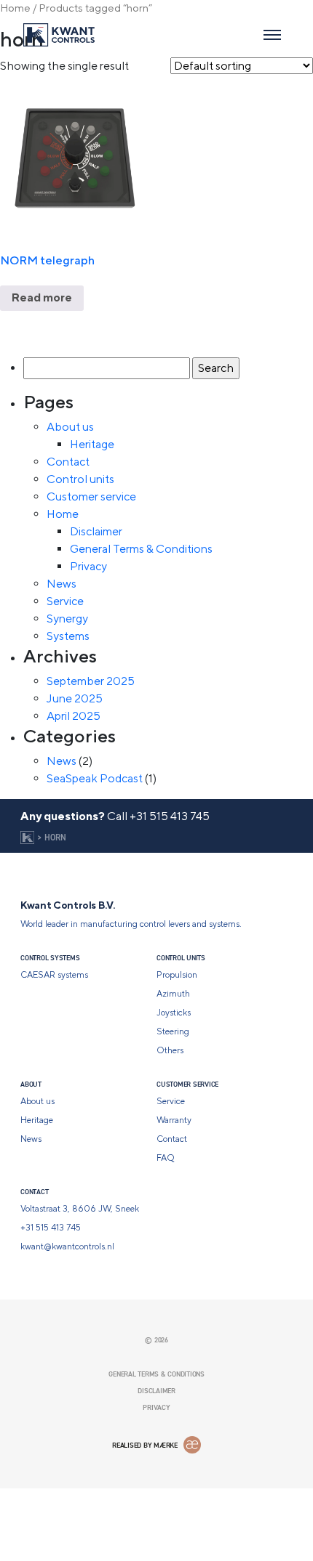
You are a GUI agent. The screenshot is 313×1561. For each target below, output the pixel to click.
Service (65, 601)
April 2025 (73, 716)
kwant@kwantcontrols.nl (67, 1246)
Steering (172, 1031)
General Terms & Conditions (141, 549)
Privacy (88, 566)
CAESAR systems (54, 975)
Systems (68, 636)
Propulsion (176, 975)
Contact (68, 462)
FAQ (165, 1158)
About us (70, 427)
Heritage (92, 444)
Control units (80, 479)
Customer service (91, 496)
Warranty (173, 1120)
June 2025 (75, 698)
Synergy (67, 618)
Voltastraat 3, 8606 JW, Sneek (79, 1209)
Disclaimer (96, 531)
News (61, 584)
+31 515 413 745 (170, 816)
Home (15, 7)
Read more (266, 710)
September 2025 (91, 681)
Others (169, 1050)
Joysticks (173, 1012)
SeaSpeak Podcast (95, 778)
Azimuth (173, 994)
